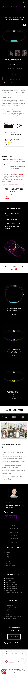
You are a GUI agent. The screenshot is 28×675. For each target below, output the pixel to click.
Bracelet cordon (13, 17)
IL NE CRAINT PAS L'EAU (13, 223)
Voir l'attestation (8, 127)
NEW (24, 12)
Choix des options (14, 319)
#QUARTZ (14, 535)
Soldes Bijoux (22, 161)
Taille (6, 196)
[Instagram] (10, 517)
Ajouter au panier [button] (14, 360)
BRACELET (4, 12)
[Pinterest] (15, 517)
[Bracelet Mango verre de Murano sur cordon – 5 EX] (14, 376)
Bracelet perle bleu (15, 166)
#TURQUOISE (14, 532)
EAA (14, 672)
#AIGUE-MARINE (14, 529)
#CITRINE (14, 542)
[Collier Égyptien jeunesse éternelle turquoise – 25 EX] (14, 294)
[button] (3, 7)
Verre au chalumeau (10, 194)
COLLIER (10, 12)
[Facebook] (6, 517)
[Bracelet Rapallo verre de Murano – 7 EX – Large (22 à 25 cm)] (14, 335)
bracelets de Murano (17, 184)
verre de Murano (18, 174)
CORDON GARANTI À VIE (13, 219)
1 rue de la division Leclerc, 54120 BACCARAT (13, 671)
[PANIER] (24, 7)
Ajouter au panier (16, 79)
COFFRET (17, 12)
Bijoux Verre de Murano (16, 164)
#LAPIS (14, 525)
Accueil (5, 17)
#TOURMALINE (14, 539)
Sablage (7, 198)
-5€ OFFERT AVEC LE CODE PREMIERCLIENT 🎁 (14, 2)
